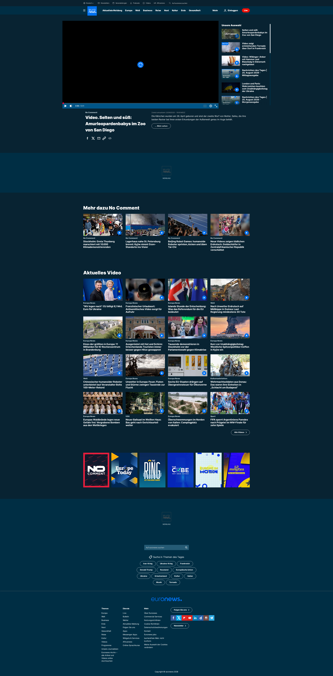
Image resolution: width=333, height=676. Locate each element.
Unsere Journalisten (109, 649)
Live (246, 10)
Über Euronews (150, 613)
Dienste (126, 608)
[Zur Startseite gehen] (92, 11)
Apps (125, 631)
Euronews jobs (150, 634)
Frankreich (185, 563)
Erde (183, 10)
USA (128, 416)
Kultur (175, 10)
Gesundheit (194, 10)
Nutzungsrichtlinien (152, 620)
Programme (106, 645)
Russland (164, 570)
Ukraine (143, 576)
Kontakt (147, 631)
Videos (104, 642)
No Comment (89, 238)
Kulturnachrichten (218, 378)
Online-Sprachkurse (131, 645)
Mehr (146, 608)
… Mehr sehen (161, 126)
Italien (190, 576)
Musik (159, 582)
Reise (158, 10)
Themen (104, 608)
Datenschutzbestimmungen (156, 627)
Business (147, 10)
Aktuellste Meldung (112, 10)
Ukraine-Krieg (166, 563)
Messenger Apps (130, 634)
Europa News (89, 303)
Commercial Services (153, 616)
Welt (137, 10)
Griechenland (161, 576)
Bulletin (126, 616)
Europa (128, 10)
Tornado (173, 582)
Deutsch (89, 3)
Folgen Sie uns (129, 627)
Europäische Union (184, 570)
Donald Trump (146, 570)
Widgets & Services (131, 638)
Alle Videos (239, 432)
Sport (213, 416)
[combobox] (183, 3)
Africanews (127, 642)
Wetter (125, 620)
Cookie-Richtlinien (151, 624)
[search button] (170, 3)
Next (166, 10)
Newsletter (179, 626)
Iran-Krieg (147, 563)
